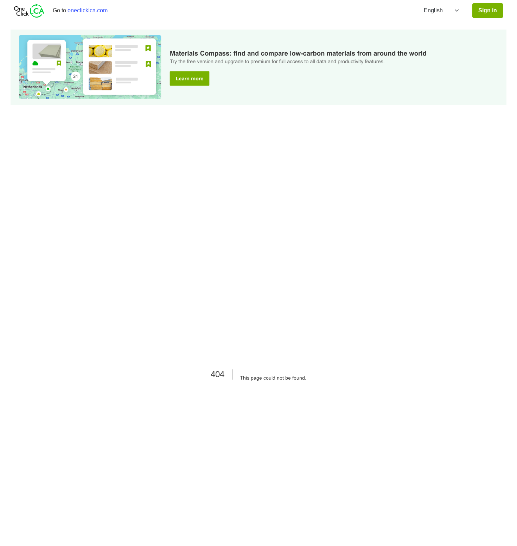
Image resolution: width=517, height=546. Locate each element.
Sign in (487, 10)
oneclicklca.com (88, 10)
